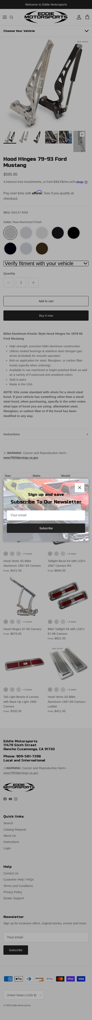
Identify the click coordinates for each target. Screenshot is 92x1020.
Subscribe (46, 528)
